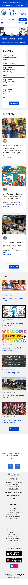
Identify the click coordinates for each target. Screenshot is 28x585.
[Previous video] (10, 466)
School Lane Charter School (12, 2)
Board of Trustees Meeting (10, 59)
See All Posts (14, 266)
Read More (18, 204)
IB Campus (19, 5)
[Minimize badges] (3, 28)
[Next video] (17, 466)
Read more (14, 459)
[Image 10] (2, 34)
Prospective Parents (9, 19)
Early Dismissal (9, 82)
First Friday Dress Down (9, 93)
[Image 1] (2, 31)
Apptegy (17, 577)
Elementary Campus (7, 5)
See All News (14, 429)
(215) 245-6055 (13, 489)
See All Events (14, 103)
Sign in (22, 19)
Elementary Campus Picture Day (10, 71)
